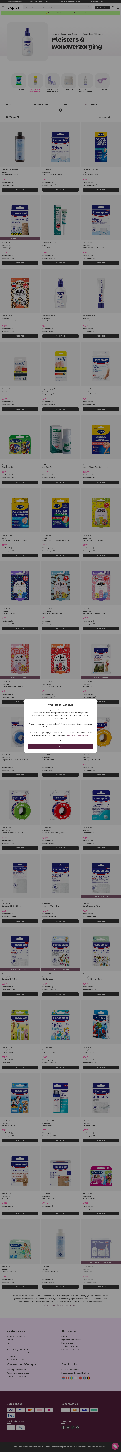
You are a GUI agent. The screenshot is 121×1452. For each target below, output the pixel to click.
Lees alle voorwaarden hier (77, 735)
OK (60, 747)
